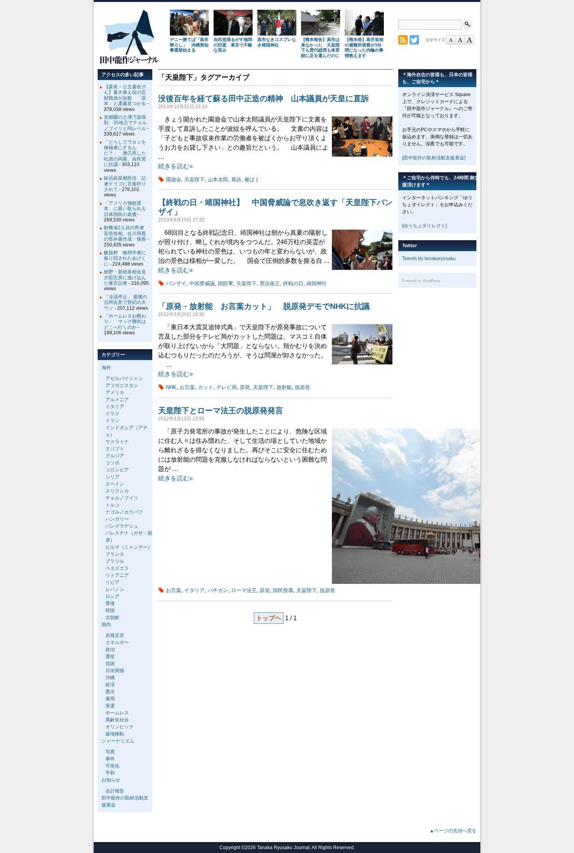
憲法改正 (270, 283)
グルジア (114, 456)
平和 (110, 773)
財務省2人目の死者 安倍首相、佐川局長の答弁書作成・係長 (126, 233)
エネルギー (117, 642)
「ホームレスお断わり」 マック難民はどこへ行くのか (125, 321)
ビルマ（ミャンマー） (128, 547)
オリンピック (119, 727)
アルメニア (117, 399)
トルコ (112, 505)
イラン (112, 420)
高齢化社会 (117, 720)
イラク (112, 413)
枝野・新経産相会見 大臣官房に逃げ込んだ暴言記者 (127, 277)
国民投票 (283, 590)
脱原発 (302, 387)
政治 (110, 649)
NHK (171, 387)
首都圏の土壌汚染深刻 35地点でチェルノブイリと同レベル (125, 122)
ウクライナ (117, 441)
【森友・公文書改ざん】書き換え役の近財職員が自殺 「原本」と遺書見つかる (125, 95)
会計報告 (114, 791)
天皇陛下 (194, 179)
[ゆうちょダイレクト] (424, 225)
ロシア (112, 596)
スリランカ (117, 491)
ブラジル (114, 561)
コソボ (112, 463)
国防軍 (225, 283)
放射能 (284, 387)
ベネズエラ (117, 568)
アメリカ (114, 392)
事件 (110, 759)
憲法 (110, 691)
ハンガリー (117, 519)
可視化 (112, 766)
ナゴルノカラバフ (124, 512)
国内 (106, 624)
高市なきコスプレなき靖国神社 (276, 42)
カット (205, 387)
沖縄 (110, 677)
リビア (112, 582)
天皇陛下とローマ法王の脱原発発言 (220, 410)
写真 (110, 752)
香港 (110, 603)
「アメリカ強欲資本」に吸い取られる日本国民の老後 (125, 208)
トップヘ (268, 618)
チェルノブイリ (121, 498)
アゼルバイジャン (124, 378)
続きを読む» (175, 166)
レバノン (114, 589)
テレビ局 (226, 387)
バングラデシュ (121, 526)
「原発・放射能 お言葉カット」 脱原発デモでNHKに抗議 (264, 306)
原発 (245, 387)
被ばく (252, 179)
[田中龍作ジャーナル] (129, 62)
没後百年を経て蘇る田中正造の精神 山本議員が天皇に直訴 (263, 98)
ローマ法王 (244, 590)
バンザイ (176, 283)
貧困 (110, 663)
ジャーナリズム (118, 741)
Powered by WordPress (421, 281)
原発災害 (114, 635)
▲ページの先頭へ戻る (453, 830)
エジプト (114, 448)
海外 (106, 367)
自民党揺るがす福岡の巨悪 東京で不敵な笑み (233, 45)
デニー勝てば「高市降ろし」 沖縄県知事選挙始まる (189, 45)
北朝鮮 (112, 617)
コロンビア (117, 470)
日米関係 (114, 670)
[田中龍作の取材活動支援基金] (433, 158)
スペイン (114, 484)
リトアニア (117, 575)
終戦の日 (293, 283)
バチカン (218, 590)
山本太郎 (218, 179)
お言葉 (187, 387)
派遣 (110, 705)
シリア (112, 477)
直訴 (236, 179)
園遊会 (173, 179)
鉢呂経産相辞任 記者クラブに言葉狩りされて (125, 183)
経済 (110, 684)
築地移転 (114, 734)
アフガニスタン (121, 385)
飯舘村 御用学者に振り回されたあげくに (125, 258)
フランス (114, 554)
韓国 (110, 610)
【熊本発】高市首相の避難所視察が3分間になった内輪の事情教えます (364, 47)
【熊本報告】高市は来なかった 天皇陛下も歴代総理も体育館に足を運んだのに (320, 47)
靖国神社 (317, 283)
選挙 (110, 656)
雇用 (110, 698)
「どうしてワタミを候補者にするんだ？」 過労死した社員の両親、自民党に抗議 (125, 153)
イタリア (194, 590)
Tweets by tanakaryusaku (429, 258)
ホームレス (117, 713)
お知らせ (111, 780)
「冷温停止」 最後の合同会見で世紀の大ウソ (125, 302)
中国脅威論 (202, 283)
